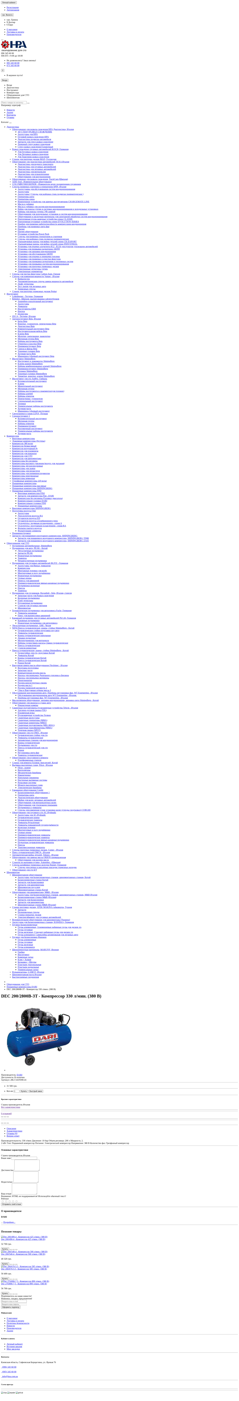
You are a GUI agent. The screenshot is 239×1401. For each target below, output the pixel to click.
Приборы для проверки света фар (33, 226)
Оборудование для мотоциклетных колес (37, 802)
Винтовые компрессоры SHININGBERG (31, 508)
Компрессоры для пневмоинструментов (31, 473)
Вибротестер (24, 279)
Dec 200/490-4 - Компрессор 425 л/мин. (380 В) (23, 1239)
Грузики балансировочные (24, 925)
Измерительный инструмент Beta (33, 329)
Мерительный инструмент (30, 386)
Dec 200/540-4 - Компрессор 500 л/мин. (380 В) (23, 1254)
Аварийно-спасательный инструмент (35, 301)
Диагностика (13, 127)
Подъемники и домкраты (29, 807)
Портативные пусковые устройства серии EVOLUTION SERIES (48, 221)
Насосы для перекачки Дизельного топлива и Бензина (43, 675)
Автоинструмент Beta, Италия (26, 319)
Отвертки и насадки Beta (29, 344)
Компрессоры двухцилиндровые (27, 466)
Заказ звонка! (21, 60)
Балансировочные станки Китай (33, 880)
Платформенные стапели (29, 760)
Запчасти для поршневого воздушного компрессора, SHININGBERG (44, 536)
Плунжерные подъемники (30, 603)
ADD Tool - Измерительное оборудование (32, 181)
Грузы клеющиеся (26, 947)
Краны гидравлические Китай (32, 658)
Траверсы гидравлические (30, 755)
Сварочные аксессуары (29, 718)
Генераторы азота (26, 196)
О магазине (12, 29)
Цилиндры (23, 314)
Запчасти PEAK (25, 553)
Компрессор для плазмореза (25, 451)
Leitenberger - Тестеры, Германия (27, 296)
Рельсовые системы (27, 782)
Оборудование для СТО (18, 543)
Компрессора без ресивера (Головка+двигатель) (40, 498)
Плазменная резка (26, 713)
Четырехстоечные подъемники (32, 560)
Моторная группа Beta (28, 339)
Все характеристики (10, 1107)
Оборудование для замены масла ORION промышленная (39, 857)
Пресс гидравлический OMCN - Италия (31, 852)
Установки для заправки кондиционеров (37, 251)
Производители (14, 34)
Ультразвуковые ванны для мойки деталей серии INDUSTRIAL (48, 244)
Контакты (11, 115)
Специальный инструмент (30, 401)
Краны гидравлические (29, 743)
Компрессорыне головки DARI (32, 501)
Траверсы (22, 558)
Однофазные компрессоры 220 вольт (29, 481)
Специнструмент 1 (21, 416)
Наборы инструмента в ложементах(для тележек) (41, 391)
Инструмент (12, 294)
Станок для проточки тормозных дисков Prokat (34, 291)
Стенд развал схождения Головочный (35, 147)
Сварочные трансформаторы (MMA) (35, 728)
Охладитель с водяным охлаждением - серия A (40, 523)
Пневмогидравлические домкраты (34, 835)
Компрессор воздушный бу (25, 448)
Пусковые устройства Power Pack (33, 234)
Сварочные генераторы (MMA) (32, 720)
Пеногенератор (25, 680)
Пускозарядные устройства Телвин (34, 715)
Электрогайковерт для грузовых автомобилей (39, 917)
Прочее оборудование (28, 231)
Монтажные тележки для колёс (32, 570)
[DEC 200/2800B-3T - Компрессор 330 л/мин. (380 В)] (41, 1070)
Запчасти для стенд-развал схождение (35, 142)
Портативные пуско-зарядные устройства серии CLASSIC (45, 219)
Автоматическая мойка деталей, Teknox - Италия (35, 855)
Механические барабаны (29, 772)
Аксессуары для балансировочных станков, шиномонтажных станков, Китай (54, 877)
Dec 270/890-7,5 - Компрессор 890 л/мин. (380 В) (24, 1284)
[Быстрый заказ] (11, 1249)
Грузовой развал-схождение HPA (33, 137)
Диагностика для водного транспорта (35, 164)
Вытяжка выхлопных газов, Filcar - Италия (32, 765)
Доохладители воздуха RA (30, 516)
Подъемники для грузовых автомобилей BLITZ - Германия (40, 563)
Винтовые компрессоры (23, 438)
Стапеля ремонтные (27, 648)
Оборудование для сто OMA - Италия (30, 733)
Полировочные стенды (28, 912)
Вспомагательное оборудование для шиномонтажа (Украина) (41, 920)
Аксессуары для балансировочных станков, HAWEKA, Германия (43, 922)
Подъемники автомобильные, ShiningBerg (32, 546)
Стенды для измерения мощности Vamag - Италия (35, 276)
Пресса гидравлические (29, 645)
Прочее (21, 229)
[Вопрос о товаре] (2, 1116)
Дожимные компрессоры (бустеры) (28, 441)
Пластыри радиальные (28, 967)
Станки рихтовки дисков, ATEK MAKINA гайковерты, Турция (42, 907)
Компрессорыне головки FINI (32, 503)
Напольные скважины (28, 777)
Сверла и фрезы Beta (27, 349)
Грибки (21, 952)
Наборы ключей (25, 393)
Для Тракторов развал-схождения (33, 157)
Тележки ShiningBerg (27, 371)
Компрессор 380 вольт (22, 443)
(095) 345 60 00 (9, 1372)
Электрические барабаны (30, 787)
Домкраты (22, 306)
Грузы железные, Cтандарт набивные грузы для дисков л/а (45, 932)
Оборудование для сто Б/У (24, 870)
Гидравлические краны (29, 817)
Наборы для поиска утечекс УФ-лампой (36, 211)
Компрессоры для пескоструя (26, 471)
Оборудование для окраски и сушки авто (31, 703)
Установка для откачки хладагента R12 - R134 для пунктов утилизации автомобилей (58, 246)
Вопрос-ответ (13, 1136)
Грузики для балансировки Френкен (29, 937)
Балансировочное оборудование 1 (34, 792)
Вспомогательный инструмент (32, 381)
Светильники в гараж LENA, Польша (30, 413)
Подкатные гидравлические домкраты (36, 842)
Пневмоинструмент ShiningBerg (33, 368)
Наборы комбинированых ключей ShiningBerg (39, 366)
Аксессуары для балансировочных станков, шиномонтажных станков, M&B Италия (57, 895)
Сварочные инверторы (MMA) (32, 723)
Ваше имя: (6, 1158)
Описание (11, 1128)
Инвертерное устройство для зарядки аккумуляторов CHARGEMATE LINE (53, 201)
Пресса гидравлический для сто (33, 747)
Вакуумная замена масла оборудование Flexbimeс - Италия (39, 665)
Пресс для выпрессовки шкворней (34, 615)
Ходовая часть (24, 408)
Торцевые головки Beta (29, 351)
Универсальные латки (28, 969)
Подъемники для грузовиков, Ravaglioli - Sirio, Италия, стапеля (42, 593)
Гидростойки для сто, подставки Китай (36, 653)
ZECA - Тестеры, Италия (24, 316)
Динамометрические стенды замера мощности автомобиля (45, 281)
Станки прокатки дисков (29, 915)
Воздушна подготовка (28, 668)
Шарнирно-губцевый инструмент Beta (36, 356)
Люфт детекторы (26, 284)
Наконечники (24, 775)
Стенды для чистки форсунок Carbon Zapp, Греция (36, 274)
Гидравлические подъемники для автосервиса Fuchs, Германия (42, 610)
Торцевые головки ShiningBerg (32, 373)
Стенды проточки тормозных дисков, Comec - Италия (37, 850)
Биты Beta (22, 321)
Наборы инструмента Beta (30, 341)
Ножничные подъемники (30, 555)
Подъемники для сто (27, 745)
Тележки (22, 403)
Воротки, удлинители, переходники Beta (37, 324)
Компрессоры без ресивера (24, 461)
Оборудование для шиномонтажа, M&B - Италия (35, 892)
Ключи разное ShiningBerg (30, 364)
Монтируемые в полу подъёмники (34, 573)
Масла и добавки (26, 204)
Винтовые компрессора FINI (31, 493)
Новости (11, 110)
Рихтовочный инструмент (30, 428)
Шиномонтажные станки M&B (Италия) (37, 905)
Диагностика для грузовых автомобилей (37, 167)
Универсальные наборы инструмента (35, 406)
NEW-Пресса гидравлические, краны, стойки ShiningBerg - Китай (43, 628)
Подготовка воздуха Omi (24, 511)
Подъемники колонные (29, 585)
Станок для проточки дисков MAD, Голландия (34, 159)
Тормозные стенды (27, 289)
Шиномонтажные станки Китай (33, 890)
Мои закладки (13, 1349)
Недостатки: (7, 1182)
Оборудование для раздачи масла (33, 860)
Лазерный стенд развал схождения (34, 144)
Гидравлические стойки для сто (33, 735)
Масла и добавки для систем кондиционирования (41, 206)
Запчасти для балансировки (31, 882)
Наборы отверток (26, 396)
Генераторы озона (26, 199)
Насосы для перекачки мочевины (33, 678)
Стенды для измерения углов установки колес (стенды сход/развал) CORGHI (54, 810)
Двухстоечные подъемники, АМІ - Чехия (31, 625)
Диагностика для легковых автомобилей (37, 169)
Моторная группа (26, 388)
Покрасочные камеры (28, 705)
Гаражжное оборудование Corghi (27, 790)
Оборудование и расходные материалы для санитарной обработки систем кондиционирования (62, 216)
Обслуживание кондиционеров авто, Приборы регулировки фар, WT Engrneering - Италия (55, 693)
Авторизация (13, 10)
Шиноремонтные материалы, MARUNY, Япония (35, 949)
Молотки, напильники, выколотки (34, 336)
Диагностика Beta (26, 326)
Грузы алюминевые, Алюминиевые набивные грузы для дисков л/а (49, 927)
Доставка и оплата (15, 32)
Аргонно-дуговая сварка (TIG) (32, 710)
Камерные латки (25, 957)
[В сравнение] (8, 1116)
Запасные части (25, 670)
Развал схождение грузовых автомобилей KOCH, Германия (40, 149)
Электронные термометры (30, 271)
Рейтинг (5, 1199)
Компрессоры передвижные (25, 476)
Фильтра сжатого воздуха (30, 528)
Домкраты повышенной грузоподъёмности (38, 825)
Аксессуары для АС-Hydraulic (32, 815)
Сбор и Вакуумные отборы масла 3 (34, 690)
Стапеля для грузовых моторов (32, 605)
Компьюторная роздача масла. (32, 673)
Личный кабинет (15, 1344)
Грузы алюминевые (27, 939)
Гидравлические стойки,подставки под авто (38, 630)
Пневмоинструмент (27, 426)
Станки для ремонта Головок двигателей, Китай (35, 762)
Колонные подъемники (29, 598)
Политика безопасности (18, 1323)
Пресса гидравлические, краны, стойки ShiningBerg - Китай (40, 650)
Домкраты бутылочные (29, 822)
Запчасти (22, 910)
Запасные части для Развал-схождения (36, 595)
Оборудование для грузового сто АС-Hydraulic (34, 812)
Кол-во (10, 1091)
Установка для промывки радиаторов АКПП (39, 249)
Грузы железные (25, 944)
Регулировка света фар (28, 752)
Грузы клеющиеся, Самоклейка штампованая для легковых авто (48, 934)
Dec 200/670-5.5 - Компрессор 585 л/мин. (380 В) (24, 1269)
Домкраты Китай (26, 655)
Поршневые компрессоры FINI (26, 491)
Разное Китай (24, 663)
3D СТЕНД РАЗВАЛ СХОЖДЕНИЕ (35, 132)
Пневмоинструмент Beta (29, 346)
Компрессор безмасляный (24, 446)
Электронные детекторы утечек (33, 269)
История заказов (14, 1346)
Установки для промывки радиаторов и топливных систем (45, 261)
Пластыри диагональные (29, 964)
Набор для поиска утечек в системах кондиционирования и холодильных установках (58, 209)
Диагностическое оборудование (33, 797)
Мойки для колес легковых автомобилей (37, 800)
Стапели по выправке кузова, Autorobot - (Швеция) (36, 862)
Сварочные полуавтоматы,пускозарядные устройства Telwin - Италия (45, 708)
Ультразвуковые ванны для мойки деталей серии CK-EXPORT (47, 241)
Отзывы (10, 117)
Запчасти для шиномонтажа (31, 885)
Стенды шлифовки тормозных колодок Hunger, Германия (39, 865)
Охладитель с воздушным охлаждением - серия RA (42, 526)
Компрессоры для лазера (23, 468)
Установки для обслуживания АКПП (35, 254)
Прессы (21, 588)
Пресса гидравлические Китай (32, 660)
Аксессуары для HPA (28, 134)
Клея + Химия (24, 959)
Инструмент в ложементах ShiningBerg (36, 361)
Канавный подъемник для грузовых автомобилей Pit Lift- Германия (44, 618)
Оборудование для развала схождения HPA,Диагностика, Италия (43, 129)
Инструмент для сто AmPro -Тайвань (29, 378)
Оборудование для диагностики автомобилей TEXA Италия (40, 162)
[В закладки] (5, 1116)
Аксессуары (23, 191)
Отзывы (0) (12, 1133)
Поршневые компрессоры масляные (29, 486)
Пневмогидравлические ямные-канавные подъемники (43, 583)
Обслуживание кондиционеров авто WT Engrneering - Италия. (47, 695)
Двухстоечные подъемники (31, 551)
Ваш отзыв (6, 1194)
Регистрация (13, 7)
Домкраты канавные (27, 613)
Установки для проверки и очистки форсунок (39, 259)
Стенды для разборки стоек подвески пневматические (43, 239)
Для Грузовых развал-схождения (33, 152)
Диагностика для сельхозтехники (33, 174)
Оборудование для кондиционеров (34, 177)
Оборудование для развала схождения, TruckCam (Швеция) (40, 179)
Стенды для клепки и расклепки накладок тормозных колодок (47, 867)
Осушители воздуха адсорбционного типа (38, 521)
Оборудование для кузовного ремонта (30, 757)
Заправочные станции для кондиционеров (38, 740)
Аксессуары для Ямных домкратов (34, 565)
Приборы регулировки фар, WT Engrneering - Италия (43, 698)
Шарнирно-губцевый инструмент (34, 411)
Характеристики (14, 1131)
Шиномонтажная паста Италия (26, 974)
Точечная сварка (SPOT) (29, 730)
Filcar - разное (24, 767)
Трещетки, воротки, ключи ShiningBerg (36, 376)
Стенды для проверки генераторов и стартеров (40, 236)
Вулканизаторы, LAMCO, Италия (28, 972)
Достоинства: (7, 1170)
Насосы (21, 311)
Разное (21, 750)
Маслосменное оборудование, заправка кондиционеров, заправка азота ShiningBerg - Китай (55, 700)
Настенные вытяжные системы (32, 780)
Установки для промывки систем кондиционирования (43, 264)
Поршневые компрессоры (24, 483)
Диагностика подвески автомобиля (34, 139)
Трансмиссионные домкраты (31, 847)
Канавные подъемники (29, 620)
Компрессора (13, 436)
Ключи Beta (23, 334)
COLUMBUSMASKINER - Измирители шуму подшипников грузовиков (46, 184)
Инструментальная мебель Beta (32, 331)
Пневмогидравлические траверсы (34, 837)
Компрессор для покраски (24, 453)
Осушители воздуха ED (29, 518)
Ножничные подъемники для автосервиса (37, 623)
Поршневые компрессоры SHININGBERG (32, 488)
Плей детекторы (25, 600)
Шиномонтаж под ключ (29, 887)
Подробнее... (9, 1222)
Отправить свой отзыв (11, 1204)
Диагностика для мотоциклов (32, 172)
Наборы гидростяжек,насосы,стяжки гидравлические (43, 643)
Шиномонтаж (24, 608)
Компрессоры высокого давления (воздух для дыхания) (38, 463)
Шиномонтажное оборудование (27, 875)
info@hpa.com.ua (10, 1376)
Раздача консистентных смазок (32, 683)
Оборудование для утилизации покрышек (37, 805)
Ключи (21, 383)
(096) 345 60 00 (9, 1367)
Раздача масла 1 (25, 685)
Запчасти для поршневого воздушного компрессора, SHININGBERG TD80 (53, 538)
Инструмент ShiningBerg (23, 359)
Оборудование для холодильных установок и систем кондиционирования (52, 214)
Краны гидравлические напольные (34, 635)
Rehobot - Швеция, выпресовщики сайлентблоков (35, 299)
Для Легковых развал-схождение (33, 154)
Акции (10, 112)
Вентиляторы (24, 770)
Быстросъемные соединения (25, 977)
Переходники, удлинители (30, 398)
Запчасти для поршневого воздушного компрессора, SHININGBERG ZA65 (53, 541)
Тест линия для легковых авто (32, 286)
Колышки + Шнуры (27, 962)
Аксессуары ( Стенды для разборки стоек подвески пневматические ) (50, 194)
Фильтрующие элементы (29, 531)
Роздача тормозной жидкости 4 (32, 688)
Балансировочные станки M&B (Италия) (37, 897)
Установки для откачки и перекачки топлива (39, 256)
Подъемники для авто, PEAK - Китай (30, 548)
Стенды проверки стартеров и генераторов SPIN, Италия (39, 186)
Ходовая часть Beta (27, 354)
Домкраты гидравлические (30, 633)
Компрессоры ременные (23, 478)
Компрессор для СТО (22, 456)
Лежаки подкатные (27, 638)
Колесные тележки (26, 827)
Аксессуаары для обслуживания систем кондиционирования (46, 189)
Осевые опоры (25, 578)
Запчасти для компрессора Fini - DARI (36, 496)
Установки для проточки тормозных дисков (38, 266)
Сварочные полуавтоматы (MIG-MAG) (36, 725)
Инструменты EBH (27, 309)
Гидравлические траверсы (30, 820)
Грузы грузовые (25, 930)
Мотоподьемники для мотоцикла (33, 640)
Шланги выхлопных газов (30, 785)
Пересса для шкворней (28, 580)
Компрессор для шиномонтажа (26, 458)
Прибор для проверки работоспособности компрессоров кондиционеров (52, 224)
